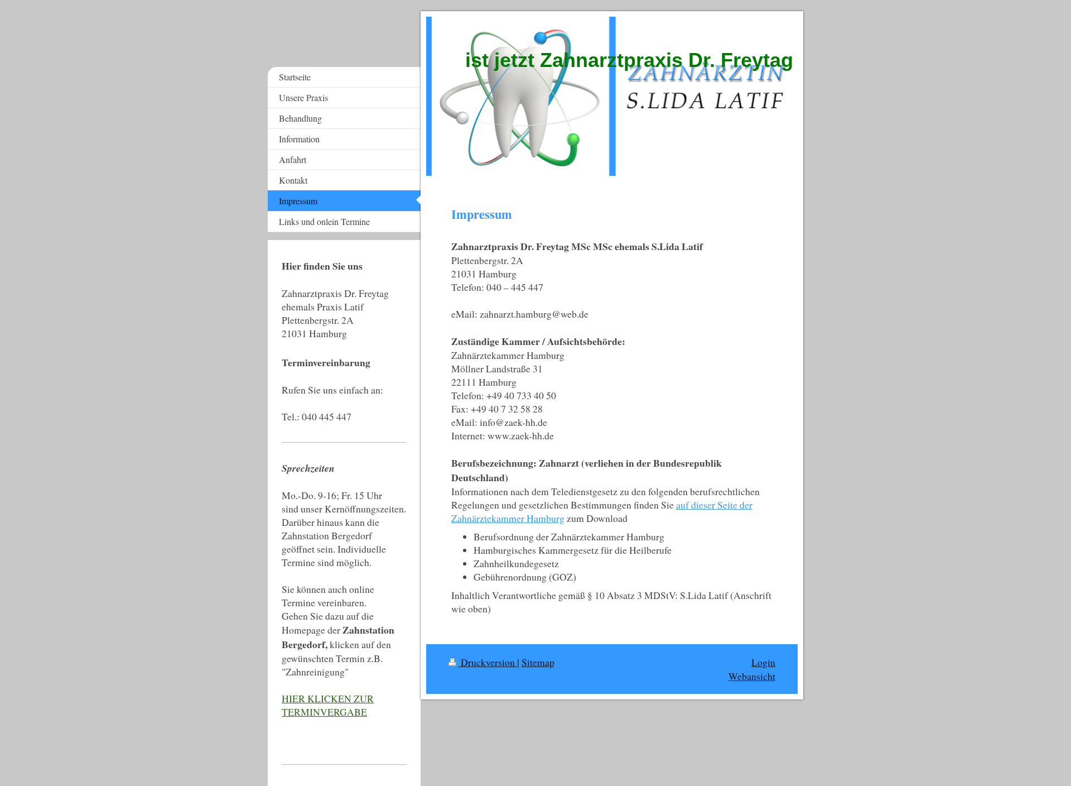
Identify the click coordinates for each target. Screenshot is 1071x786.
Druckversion (488, 662)
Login (763, 662)
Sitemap (538, 662)
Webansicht (752, 676)
